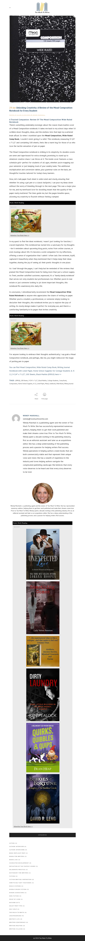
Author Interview (16, 846)
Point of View (14, 899)
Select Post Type (15, 905)
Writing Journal (68, 384)
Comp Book (63, 381)
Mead (47, 384)
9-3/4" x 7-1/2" (33, 381)
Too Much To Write (16, 912)
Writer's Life (14, 919)
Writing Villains (16, 929)
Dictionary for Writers (18, 872)
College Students (52, 381)
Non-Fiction (14, 896)
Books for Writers (16, 856)
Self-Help (13, 909)
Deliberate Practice (17, 869)
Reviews (27, 115)
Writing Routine (15, 925)
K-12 (34, 384)
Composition (13, 384)
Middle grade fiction (17, 889)
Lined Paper (40, 384)
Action (12, 843)
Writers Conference (17, 922)
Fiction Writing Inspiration (20, 879)
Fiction (12, 876)
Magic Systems (15, 886)
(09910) (17, 381)
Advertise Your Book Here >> (19, 235)
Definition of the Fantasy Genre (22, 866)
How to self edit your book (20, 882)
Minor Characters (16, 892)
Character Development (19, 863)
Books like (13, 859)
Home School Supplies (25, 384)
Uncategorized (15, 915)
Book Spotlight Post (17, 853)
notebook (52, 384)
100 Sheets (24, 381)
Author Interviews (17, 849)
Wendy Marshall (39, 115)
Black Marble (43, 381)
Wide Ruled (59, 384)
